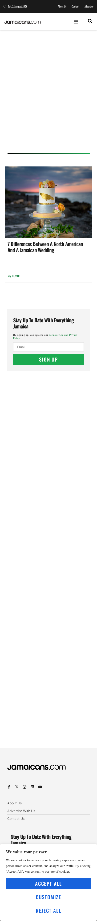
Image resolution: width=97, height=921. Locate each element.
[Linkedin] (32, 787)
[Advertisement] (48, 93)
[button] (76, 21)
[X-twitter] (17, 787)
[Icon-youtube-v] (40, 787)
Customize (48, 897)
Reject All (48, 910)
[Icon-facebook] (9, 787)
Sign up (48, 359)
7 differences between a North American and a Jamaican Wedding (45, 247)
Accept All (48, 883)
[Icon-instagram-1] (24, 787)
